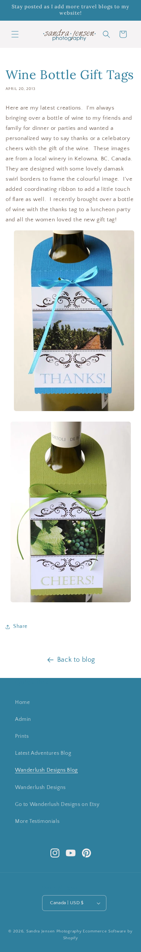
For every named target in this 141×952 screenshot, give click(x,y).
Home (22, 702)
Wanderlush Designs (40, 787)
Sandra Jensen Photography (54, 931)
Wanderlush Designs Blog (46, 770)
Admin (23, 719)
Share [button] (20, 626)
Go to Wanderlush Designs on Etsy (57, 804)
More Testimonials (37, 821)
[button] (15, 34)
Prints (22, 736)
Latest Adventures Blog (43, 753)
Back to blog (76, 660)
